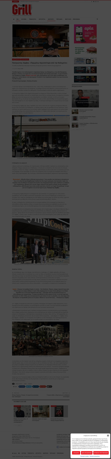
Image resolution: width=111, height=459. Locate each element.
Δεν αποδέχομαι (87, 453)
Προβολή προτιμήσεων (101, 453)
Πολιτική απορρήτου (95, 456)
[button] (108, 435)
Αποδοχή (76, 453)
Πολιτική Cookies (84, 456)
